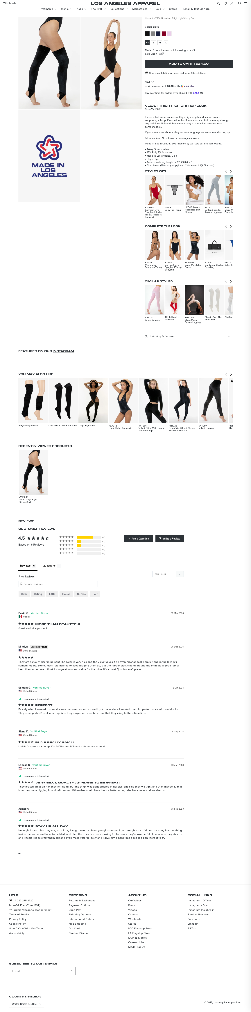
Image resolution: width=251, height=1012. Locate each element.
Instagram (63, 351)
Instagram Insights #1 (201, 910)
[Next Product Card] (231, 171)
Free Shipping (77, 923)
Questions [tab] (49, 565)
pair (95, 594)
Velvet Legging (152, 319)
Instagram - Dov (198, 905)
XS (148, 43)
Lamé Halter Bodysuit (120, 428)
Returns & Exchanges (82, 900)
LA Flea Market (137, 937)
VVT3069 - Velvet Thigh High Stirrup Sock (175, 18)
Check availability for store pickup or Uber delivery (178, 73)
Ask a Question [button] (140, 538)
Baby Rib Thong (173, 209)
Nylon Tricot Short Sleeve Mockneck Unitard (182, 429)
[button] (218, 3)
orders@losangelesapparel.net (32, 910)
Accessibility (17, 933)
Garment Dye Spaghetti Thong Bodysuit (173, 267)
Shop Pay (75, 910)
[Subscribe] (71, 971)
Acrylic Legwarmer (28, 425)
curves (81, 594)
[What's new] (239, 3)
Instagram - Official (199, 900)
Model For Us (136, 947)
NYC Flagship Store (140, 928)
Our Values (134, 900)
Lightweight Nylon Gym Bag (214, 266)
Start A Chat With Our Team (26, 928)
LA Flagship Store (139, 933)
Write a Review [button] (171, 538)
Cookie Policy (17, 923)
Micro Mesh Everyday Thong (153, 266)
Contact (133, 914)
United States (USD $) (24, 1003)
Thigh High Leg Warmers (172, 318)
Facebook (194, 919)
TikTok (192, 928)
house (66, 594)
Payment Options (79, 905)
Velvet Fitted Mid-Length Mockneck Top (151, 429)
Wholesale (134, 919)
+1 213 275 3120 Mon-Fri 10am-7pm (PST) (24, 903)
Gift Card (74, 928)
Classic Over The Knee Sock (213, 318)
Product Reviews (198, 914)
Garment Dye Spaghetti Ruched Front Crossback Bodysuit (154, 213)
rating (38, 594)
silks (24, 594)
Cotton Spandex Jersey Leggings (213, 211)
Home (148, 18)
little (52, 594)
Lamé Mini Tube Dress (193, 266)
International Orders (81, 919)
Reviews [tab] (25, 565)
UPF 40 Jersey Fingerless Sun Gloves (192, 209)
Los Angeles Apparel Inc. (228, 1002)
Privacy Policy (17, 919)
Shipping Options (80, 914)
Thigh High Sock (86, 425)
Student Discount (79, 933)
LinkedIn (193, 923)
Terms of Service (19, 914)
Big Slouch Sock (233, 317)
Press (131, 905)
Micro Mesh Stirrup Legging (193, 321)
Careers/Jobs (136, 942)
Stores (132, 923)
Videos (132, 910)
